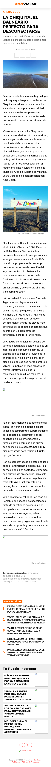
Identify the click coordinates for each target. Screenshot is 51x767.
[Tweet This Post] (22, 55)
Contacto (37, 760)
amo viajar (33, 573)
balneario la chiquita (14, 576)
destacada (35, 579)
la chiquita (8, 582)
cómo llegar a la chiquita (16, 579)
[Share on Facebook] (16, 55)
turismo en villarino (25, 582)
